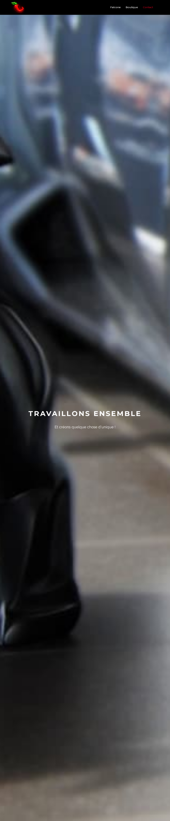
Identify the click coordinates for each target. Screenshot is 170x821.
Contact (148, 7)
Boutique (132, 7)
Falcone (115, 7)
